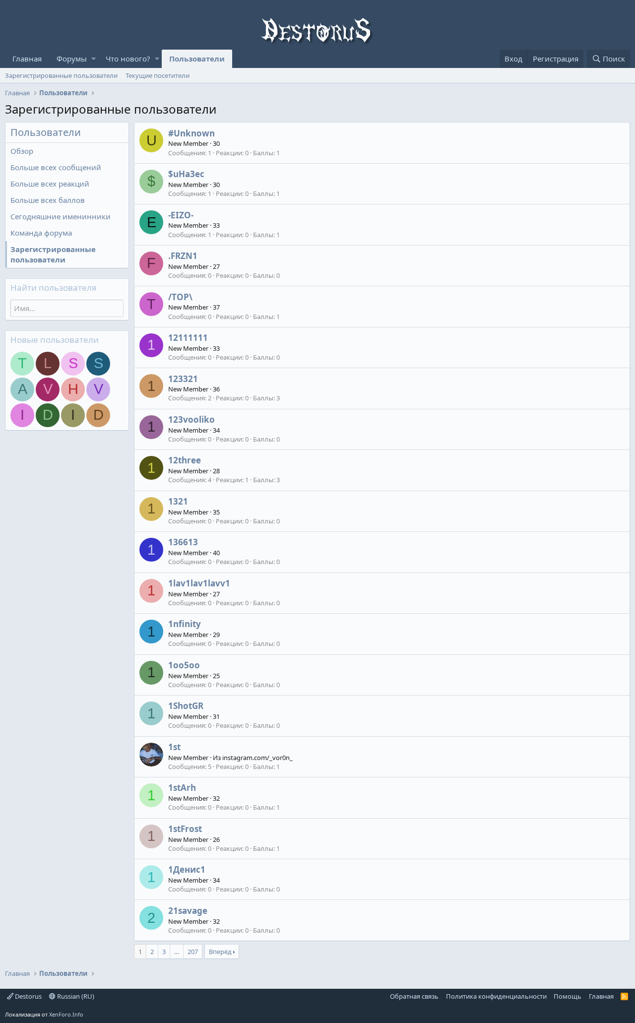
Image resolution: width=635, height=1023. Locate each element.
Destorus (27, 996)
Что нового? (128, 59)
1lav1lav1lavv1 (199, 583)
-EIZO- (180, 215)
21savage (187, 910)
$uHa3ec (186, 174)
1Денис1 (186, 869)
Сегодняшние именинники (60, 216)
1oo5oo (184, 665)
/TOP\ (180, 297)
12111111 (188, 337)
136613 (183, 542)
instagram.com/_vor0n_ (257, 757)
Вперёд (220, 951)
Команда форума (41, 233)
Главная (27, 59)
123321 (183, 378)
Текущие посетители (158, 75)
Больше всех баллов (47, 200)
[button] (93, 59)
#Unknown (191, 133)
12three (184, 460)
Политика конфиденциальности (496, 996)
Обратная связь (414, 996)
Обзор (21, 151)
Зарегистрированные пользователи (61, 75)
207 (193, 951)
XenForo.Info (66, 1014)
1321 (178, 501)
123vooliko (191, 419)
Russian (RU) (75, 996)
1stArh (182, 787)
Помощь (567, 996)
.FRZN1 (182, 255)
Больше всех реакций (49, 184)
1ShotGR (185, 705)
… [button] (176, 951)
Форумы (72, 59)
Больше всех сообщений (55, 167)
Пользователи (197, 59)
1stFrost (185, 828)
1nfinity (184, 624)
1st (174, 747)
